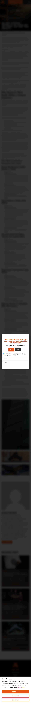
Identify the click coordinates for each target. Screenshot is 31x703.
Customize (15, 696)
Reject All (15, 700)
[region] (15, 690)
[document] (15, 351)
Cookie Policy (21, 687)
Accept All (15, 691)
